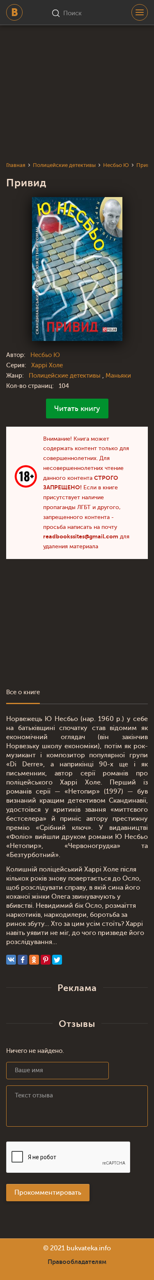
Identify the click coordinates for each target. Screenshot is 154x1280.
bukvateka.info (89, 1248)
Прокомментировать (47, 1192)
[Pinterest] (46, 960)
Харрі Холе (47, 365)
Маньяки (118, 375)
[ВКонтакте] (11, 960)
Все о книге (23, 692)
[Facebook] (23, 960)
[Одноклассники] (34, 960)
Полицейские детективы (65, 375)
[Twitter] (57, 960)
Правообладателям (77, 1262)
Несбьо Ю (45, 355)
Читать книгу (77, 408)
